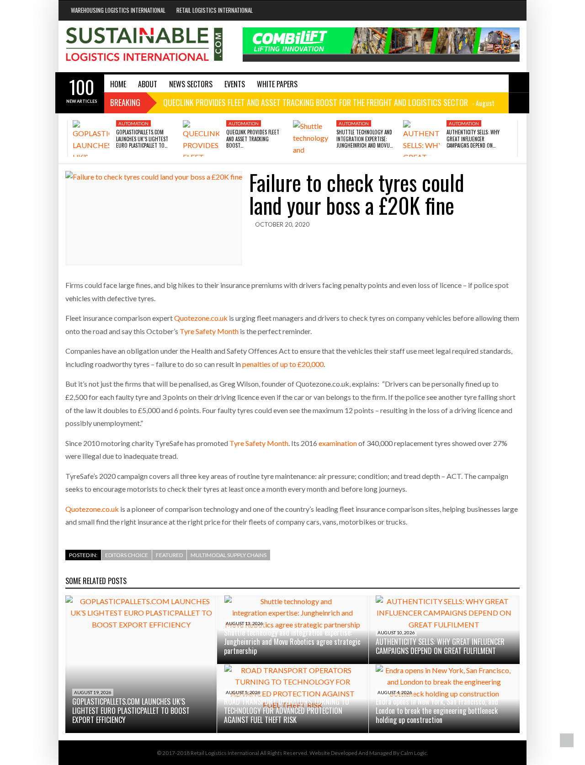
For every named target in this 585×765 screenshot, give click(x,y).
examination (338, 443)
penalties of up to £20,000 (283, 364)
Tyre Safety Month (209, 331)
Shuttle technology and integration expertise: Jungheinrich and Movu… (364, 138)
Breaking (125, 102)
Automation (133, 123)
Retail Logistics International (214, 10)
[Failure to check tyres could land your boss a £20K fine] (153, 218)
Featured (169, 555)
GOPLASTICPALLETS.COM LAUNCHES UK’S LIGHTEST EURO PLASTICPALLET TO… (142, 138)
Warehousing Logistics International (118, 10)
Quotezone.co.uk (201, 317)
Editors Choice (126, 555)
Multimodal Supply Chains (228, 555)
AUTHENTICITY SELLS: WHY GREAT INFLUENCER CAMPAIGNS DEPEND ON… (473, 138)
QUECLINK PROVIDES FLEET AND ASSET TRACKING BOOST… (252, 138)
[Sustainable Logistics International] (144, 46)
